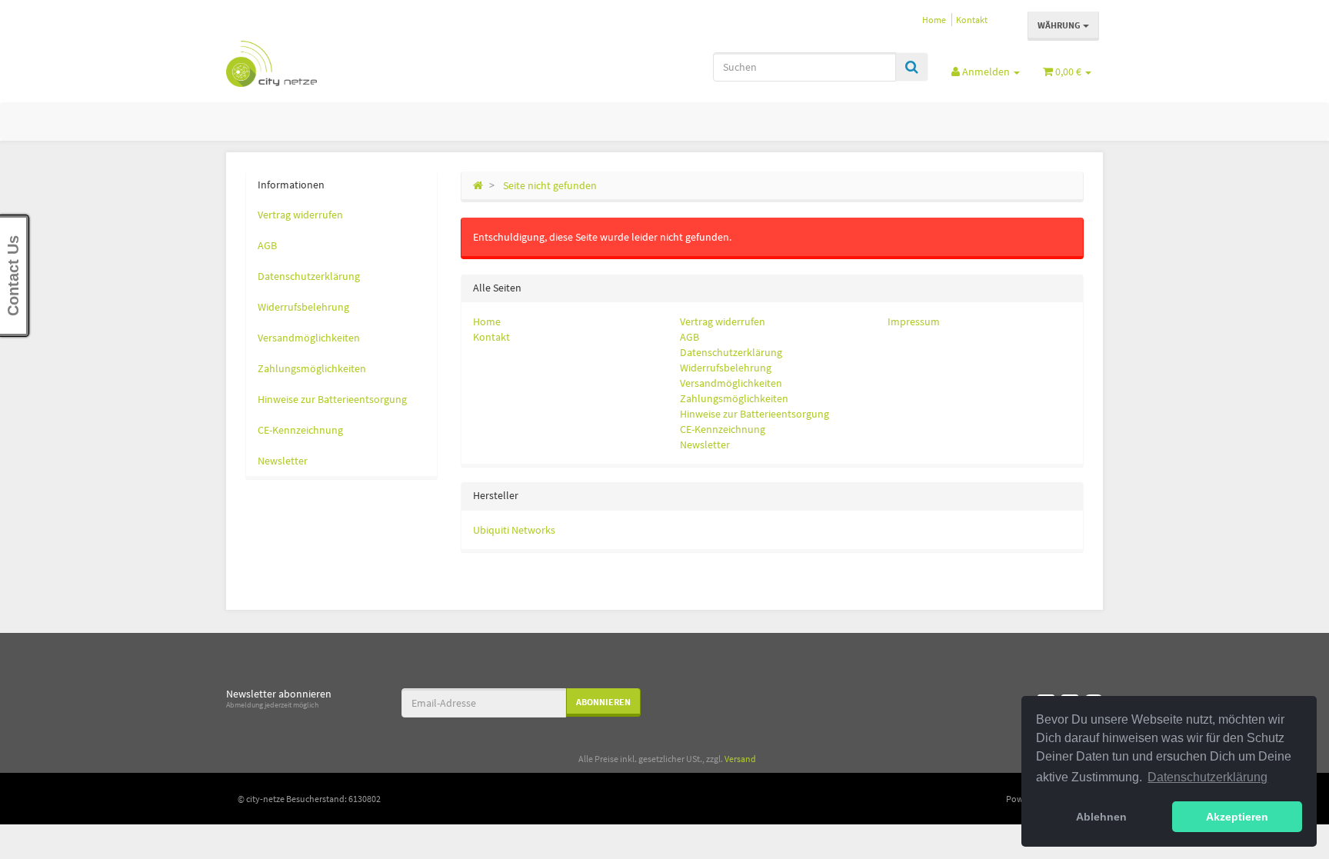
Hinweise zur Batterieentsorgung (754, 414)
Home (934, 19)
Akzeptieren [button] (1237, 817)
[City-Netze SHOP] (364, 64)
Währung (1060, 25)
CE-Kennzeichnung (722, 429)
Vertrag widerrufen (722, 321)
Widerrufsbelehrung (725, 368)
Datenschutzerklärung (731, 352)
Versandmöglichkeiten (731, 383)
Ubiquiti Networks (514, 530)
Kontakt (972, 19)
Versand (740, 758)
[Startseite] (478, 185)
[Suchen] (911, 67)
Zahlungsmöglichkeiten (734, 398)
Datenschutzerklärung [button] (1207, 777)
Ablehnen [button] (1101, 817)
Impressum (914, 321)
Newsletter (705, 444)
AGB (689, 337)
